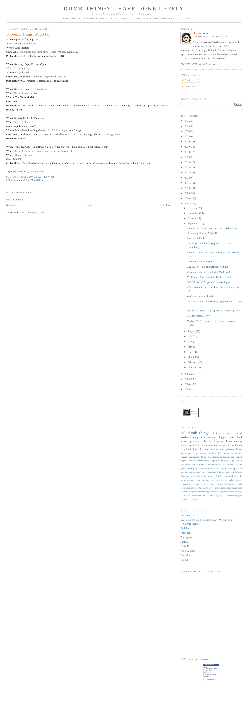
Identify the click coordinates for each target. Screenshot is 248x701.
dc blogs (214, 441)
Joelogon (201, 33)
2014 (187, 167)
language (206, 480)
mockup (201, 495)
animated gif (214, 476)
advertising (202, 476)
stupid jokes (186, 460)
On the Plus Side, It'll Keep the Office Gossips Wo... (214, 310)
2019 (187, 146)
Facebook (185, 532)
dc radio (199, 460)
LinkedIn (185, 546)
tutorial (187, 499)
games (183, 468)
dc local (23, 180)
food (239, 437)
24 (193, 460)
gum (198, 480)
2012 (187, 177)
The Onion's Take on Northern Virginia (207, 266)
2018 (187, 151)
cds (223, 476)
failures (203, 484)
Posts (187, 80)
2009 (187, 193)
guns (222, 448)
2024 (187, 131)
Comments (190, 86)
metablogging (202, 488)
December (193, 208)
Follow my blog (211, 679)
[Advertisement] (190, 613)
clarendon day (36, 171)
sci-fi (239, 457)
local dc (219, 460)
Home (89, 205)
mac (220, 445)
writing (218, 453)
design (196, 484)
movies (238, 441)
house (182, 495)
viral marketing (204, 492)
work (204, 445)
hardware (232, 484)
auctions (225, 468)
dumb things (198, 432)
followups (211, 484)
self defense (236, 472)
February (193, 362)
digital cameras (228, 492)
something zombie (111, 134)
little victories (223, 472)
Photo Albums (187, 550)
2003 (187, 389)
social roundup (207, 437)
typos (239, 488)
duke (197, 472)
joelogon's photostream (193, 413)
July (190, 336)
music (232, 437)
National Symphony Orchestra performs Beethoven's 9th (43, 150)
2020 (187, 141)
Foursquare (186, 537)
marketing (185, 445)
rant (182, 464)
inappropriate (191, 488)
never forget (214, 488)
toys (182, 499)
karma (188, 495)
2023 (187, 136)
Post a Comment (15, 199)
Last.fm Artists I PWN (199, 315)
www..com (190, 407)
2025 (187, 126)
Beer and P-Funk (195, 238)
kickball (197, 448)
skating (217, 468)
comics (206, 448)
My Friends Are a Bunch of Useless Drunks (209, 277)
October (192, 218)
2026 (187, 120)
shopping (184, 476)
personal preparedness (196, 453)
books (239, 449)
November (193, 213)
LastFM (184, 541)
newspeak (210, 495)
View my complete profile (198, 64)
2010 (187, 188)
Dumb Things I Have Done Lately (124, 8)
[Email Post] (52, 177)
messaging (192, 468)
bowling (218, 492)
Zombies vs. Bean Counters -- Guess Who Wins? (212, 228)
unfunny (183, 492)
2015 (187, 162)
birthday (184, 457)
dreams (191, 472)
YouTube (185, 559)
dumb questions (208, 472)
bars (210, 464)
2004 (187, 384)
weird (193, 476)
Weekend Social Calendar (200, 296)
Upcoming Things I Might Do (202, 233)
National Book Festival (26, 93)
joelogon (206, 676)
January (192, 367)
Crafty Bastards (22, 122)
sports (187, 464)
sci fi (233, 457)
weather (194, 499)
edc (240, 476)
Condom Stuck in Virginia (200, 261)
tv (222, 441)
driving (194, 437)
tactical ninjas (231, 488)
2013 (187, 172)
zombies (238, 453)
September (194, 223)
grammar (191, 480)
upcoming (36, 180)
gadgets (215, 448)
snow (234, 495)
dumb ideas (206, 457)
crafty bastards (20, 171)
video (204, 441)
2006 (187, 373)
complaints (186, 448)
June (190, 341)
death (191, 484)
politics (227, 445)
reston (183, 441)
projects (226, 457)
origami (217, 495)
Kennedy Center (23, 155)
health (239, 484)
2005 (187, 379)
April (191, 351)
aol (182, 432)
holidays (238, 492)
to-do (197, 464)
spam (240, 495)
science (224, 480)
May (190, 346)
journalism (228, 453)
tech (193, 464)
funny (183, 480)
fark (182, 453)
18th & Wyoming (55, 130)
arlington (237, 445)
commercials (218, 464)
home (182, 488)
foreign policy (222, 484)
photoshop (237, 460)
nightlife (227, 460)
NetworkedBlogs (209, 664)
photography (226, 495)
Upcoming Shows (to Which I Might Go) (208, 271)
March (191, 357)
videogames (192, 492)
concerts (212, 445)
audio (231, 480)
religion (222, 488)
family (211, 453)
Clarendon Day (22, 68)
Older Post (165, 205)
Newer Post (12, 205)
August (192, 331)
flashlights (217, 457)
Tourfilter (185, 555)
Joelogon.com (187, 515)
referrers (230, 448)
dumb (206, 674)
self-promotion (205, 468)
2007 (187, 203)
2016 (187, 157)
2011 (187, 182)
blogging (222, 437)
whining (196, 445)
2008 (187, 198)
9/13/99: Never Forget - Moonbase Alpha (208, 282)
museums (215, 480)
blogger (233, 468)
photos (215, 433)
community (194, 457)
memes (194, 495)
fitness (228, 441)
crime (239, 464)
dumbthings (231, 476)
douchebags (209, 460)
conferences (230, 464)
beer (212, 492)
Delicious (185, 528)
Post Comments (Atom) (33, 212)
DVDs (204, 464)
